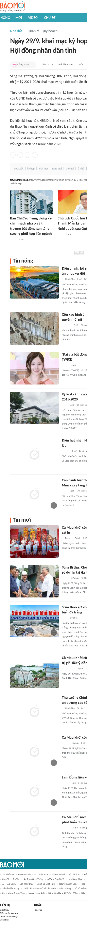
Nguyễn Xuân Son (67, 884)
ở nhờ (81, 168)
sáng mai (57, 168)
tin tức (16, 879)
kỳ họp (31, 168)
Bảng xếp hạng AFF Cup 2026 (62, 893)
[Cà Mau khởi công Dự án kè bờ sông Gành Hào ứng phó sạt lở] (34, 541)
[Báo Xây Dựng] (66, 828)
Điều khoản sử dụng (9, 913)
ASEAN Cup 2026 (55, 879)
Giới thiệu (4, 910)
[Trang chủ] (12, 6)
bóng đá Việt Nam (46, 884)
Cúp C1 (5, 879)
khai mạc (43, 168)
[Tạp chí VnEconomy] (13, 239)
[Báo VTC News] (66, 325)
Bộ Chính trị (74, 875)
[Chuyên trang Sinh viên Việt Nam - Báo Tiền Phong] (65, 365)
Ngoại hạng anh (37, 893)
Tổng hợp (38, 910)
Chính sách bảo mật (9, 917)
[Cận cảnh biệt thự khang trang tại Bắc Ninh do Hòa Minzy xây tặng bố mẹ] (34, 494)
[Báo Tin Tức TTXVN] (64, 405)
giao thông (65, 889)
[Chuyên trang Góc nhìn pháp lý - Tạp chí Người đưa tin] (64, 491)
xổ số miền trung (10, 889)
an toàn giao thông (34, 879)
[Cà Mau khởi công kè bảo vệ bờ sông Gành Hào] (34, 751)
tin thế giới (8, 875)
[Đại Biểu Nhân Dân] (61, 234)
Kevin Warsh (24, 875)
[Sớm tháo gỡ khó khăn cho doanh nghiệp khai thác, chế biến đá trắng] (34, 621)
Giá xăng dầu (26, 884)
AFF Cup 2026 (9, 884)
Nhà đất (16, 31)
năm (83, 893)
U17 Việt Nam (41, 875)
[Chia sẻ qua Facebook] (13, 155)
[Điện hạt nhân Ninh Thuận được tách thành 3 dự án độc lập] (34, 454)
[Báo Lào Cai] (65, 618)
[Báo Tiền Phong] (66, 451)
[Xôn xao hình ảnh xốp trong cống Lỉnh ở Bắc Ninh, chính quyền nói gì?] (34, 328)
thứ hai (70, 168)
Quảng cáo (5, 920)
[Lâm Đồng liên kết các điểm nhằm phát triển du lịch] (34, 791)
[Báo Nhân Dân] (65, 578)
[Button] (32, 64)
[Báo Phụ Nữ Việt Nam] (68, 668)
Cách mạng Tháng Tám (13, 893)
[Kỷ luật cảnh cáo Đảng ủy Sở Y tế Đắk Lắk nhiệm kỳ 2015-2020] (34, 408)
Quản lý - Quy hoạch (42, 31)
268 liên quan (65, 64)
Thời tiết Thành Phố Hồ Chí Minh (39, 889)
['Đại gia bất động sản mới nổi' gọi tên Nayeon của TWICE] (34, 368)
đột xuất (18, 168)
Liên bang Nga (75, 879)
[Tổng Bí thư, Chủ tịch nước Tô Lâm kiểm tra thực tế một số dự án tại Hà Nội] (34, 581)
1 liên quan (82, 405)
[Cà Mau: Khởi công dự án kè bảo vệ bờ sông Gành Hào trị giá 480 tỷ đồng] (34, 672)
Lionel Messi (58, 875)
